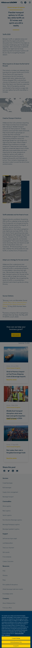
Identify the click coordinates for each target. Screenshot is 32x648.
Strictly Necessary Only (16, 642)
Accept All (15, 646)
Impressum (7, 635)
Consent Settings (16, 638)
